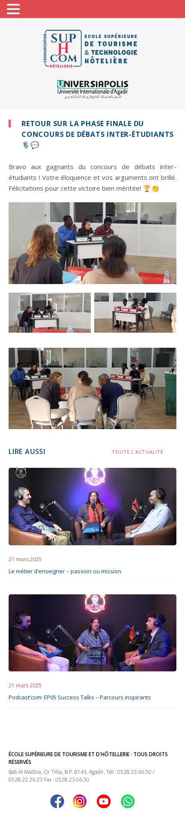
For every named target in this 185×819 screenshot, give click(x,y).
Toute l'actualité (137, 451)
